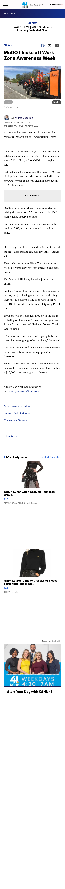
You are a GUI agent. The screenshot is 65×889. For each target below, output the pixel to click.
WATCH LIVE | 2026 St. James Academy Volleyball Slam (33, 29)
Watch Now (55, 5)
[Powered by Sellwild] (56, 641)
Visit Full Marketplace (51, 457)
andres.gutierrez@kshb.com (23, 391)
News (8, 45)
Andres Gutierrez (24, 117)
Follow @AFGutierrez (17, 413)
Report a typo (12, 436)
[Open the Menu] (5, 5)
